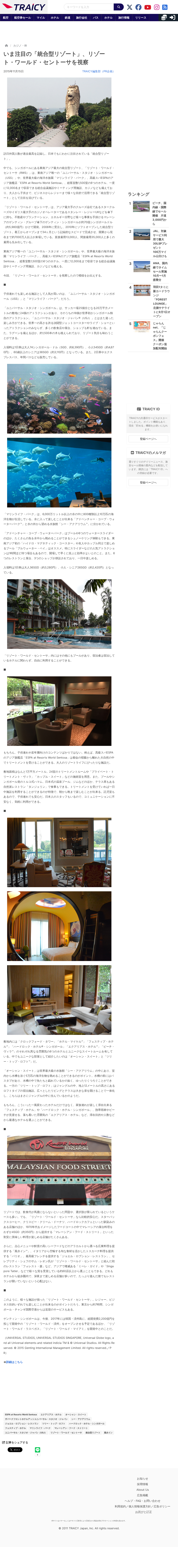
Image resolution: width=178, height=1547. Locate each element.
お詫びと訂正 (143, 1512)
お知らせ (142, 1478)
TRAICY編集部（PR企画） (98, 71)
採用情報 (142, 1484)
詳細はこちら (14, 1362)
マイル (41, 17)
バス (96, 17)
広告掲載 (142, 1495)
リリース (140, 17)
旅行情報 (124, 17)
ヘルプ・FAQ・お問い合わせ (142, 1501)
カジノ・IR (20, 45)
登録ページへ (148, 439)
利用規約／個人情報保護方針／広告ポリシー (142, 1506)
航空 (6, 17)
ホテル (55, 17)
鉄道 (67, 17)
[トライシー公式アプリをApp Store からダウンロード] (23, 1496)
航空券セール (22, 17)
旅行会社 (81, 17)
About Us (142, 1489)
